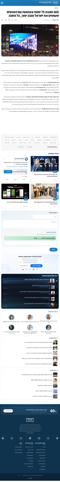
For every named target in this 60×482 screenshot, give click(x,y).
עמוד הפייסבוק (35, 265)
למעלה (30, 478)
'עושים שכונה (37, 137)
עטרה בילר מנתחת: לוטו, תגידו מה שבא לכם (42, 396)
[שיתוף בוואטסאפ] (6, 20)
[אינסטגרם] (37, 269)
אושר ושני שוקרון (26, 137)
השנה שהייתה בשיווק (28, 463)
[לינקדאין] (33, 269)
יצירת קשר (43, 466)
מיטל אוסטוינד (55, 20)
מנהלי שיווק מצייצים (45, 2)
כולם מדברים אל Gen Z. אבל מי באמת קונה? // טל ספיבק (39, 347)
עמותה (30, 142)
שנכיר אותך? (30, 449)
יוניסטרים (32, 140)
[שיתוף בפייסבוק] (12, 20)
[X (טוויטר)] (20, 438)
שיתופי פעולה (42, 458)
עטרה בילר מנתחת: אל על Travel (44, 385)
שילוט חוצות (14, 142)
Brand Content (18, 452)
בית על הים (18, 137)
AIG (32, 137)
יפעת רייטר (20, 140)
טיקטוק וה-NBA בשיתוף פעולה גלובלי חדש (17, 202)
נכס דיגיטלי (7, 140)
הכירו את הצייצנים (29, 447)
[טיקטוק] (26, 269)
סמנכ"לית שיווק (53, 142)
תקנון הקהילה (42, 469)
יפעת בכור (26, 140)
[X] (30, 269)
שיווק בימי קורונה (18, 447)
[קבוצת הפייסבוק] (48, 438)
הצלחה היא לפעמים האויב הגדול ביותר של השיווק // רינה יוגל (38, 364)
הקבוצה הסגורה (22, 265)
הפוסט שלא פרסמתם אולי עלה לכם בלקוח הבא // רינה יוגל (39, 353)
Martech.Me (30, 466)
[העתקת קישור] (2, 20)
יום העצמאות (39, 140)
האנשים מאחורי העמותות (9, 137)
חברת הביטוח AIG (47, 140)
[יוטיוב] (22, 269)
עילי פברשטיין (45, 142)
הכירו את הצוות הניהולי (40, 452)
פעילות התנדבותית (22, 142)
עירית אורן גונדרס (36, 142)
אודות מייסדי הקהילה (40, 449)
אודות (44, 447)
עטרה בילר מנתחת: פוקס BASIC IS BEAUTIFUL (41, 380)
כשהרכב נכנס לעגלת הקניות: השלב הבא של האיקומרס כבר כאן (38, 342)
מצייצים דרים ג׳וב (18, 449)
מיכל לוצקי (14, 140)
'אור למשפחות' (46, 137)
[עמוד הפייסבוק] (57, 438)
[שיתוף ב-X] (9, 20)
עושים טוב (31, 461)
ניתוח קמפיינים (30, 455)
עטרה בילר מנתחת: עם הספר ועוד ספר (43, 391)
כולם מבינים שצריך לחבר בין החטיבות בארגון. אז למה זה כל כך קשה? (37, 358)
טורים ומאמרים (30, 458)
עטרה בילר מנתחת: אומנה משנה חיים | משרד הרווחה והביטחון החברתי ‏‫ (36, 374)
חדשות (56, 8)
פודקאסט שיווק (30, 452)
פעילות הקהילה (42, 455)
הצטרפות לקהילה (41, 461)
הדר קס (54, 140)
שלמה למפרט (7, 142)
